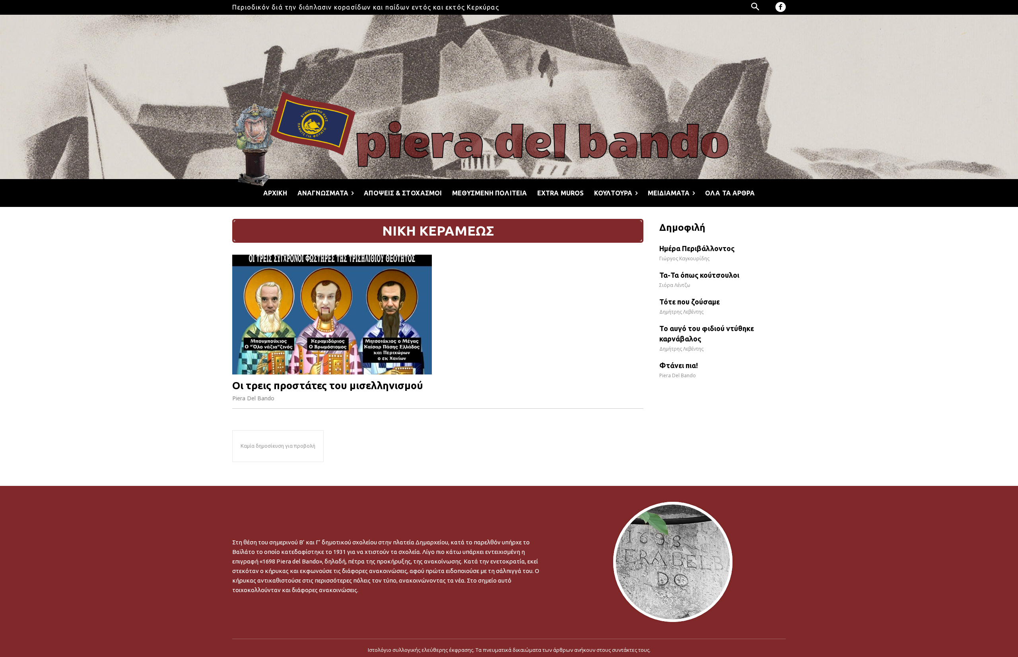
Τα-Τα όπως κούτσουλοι (699, 275)
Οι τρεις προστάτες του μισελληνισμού (327, 385)
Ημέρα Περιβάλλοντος (696, 248)
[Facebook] (780, 7)
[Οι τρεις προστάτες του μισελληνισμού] (332, 314)
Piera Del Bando (253, 398)
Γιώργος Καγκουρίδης (684, 258)
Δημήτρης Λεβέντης (681, 311)
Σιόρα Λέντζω (674, 285)
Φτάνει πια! (678, 365)
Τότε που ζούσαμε (689, 302)
